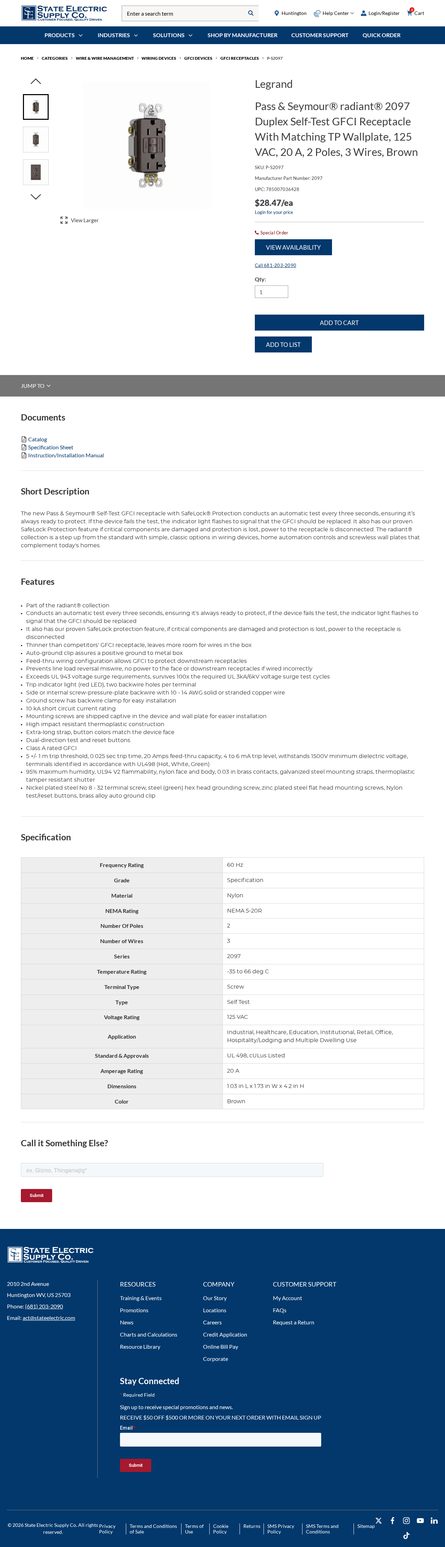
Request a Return (293, 1322)
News (127, 1322)
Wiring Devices (158, 58)
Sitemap (366, 1526)
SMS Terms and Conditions (322, 1528)
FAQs (279, 1310)
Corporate (215, 1358)
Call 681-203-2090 (275, 265)
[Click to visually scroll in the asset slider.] (36, 82)
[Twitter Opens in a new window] (378, 1520)
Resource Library (140, 1346)
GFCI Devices (198, 58)
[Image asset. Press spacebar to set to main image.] (36, 107)
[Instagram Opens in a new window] (406, 1520)
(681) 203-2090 (44, 1306)
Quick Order (381, 35)
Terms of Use (194, 1528)
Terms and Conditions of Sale (153, 1528)
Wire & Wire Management (105, 58)
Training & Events (141, 1298)
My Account (287, 1298)
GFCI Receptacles (239, 58)
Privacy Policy (107, 1528)
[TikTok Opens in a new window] (406, 1535)
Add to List (283, 344)
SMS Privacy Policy (280, 1528)
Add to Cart (339, 322)
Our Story (215, 1298)
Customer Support (320, 35)
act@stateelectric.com (49, 1317)
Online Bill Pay (220, 1346)
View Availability (293, 247)
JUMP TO (33, 385)
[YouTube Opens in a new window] (420, 1520)
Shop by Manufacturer (242, 35)
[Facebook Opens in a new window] (392, 1520)
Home (27, 58)
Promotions (134, 1310)
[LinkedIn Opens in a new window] (434, 1520)
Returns (251, 1526)
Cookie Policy (220, 1528)
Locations (214, 1310)
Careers (212, 1322)
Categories (55, 58)
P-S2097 (275, 58)
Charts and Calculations (148, 1334)
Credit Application (225, 1334)
